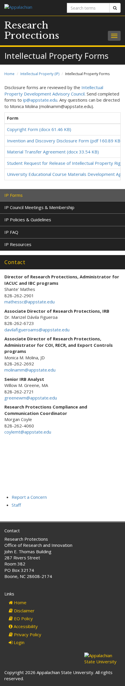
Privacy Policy (27, 634)
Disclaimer (24, 610)
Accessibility (25, 626)
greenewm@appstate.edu (30, 398)
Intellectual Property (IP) (39, 73)
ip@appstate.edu (40, 100)
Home (9, 73)
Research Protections (31, 30)
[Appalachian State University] (31, 7)
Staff (16, 505)
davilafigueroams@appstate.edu (36, 330)
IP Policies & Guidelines (27, 219)
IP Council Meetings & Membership (39, 207)
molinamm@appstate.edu (30, 370)
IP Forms (13, 195)
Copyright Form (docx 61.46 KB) (39, 129)
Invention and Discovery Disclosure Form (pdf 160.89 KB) (64, 141)
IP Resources (17, 244)
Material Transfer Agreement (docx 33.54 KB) (53, 152)
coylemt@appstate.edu (27, 432)
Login (18, 642)
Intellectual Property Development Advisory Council (53, 90)
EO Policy (23, 618)
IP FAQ (11, 232)
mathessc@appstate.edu (29, 302)
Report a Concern (29, 497)
